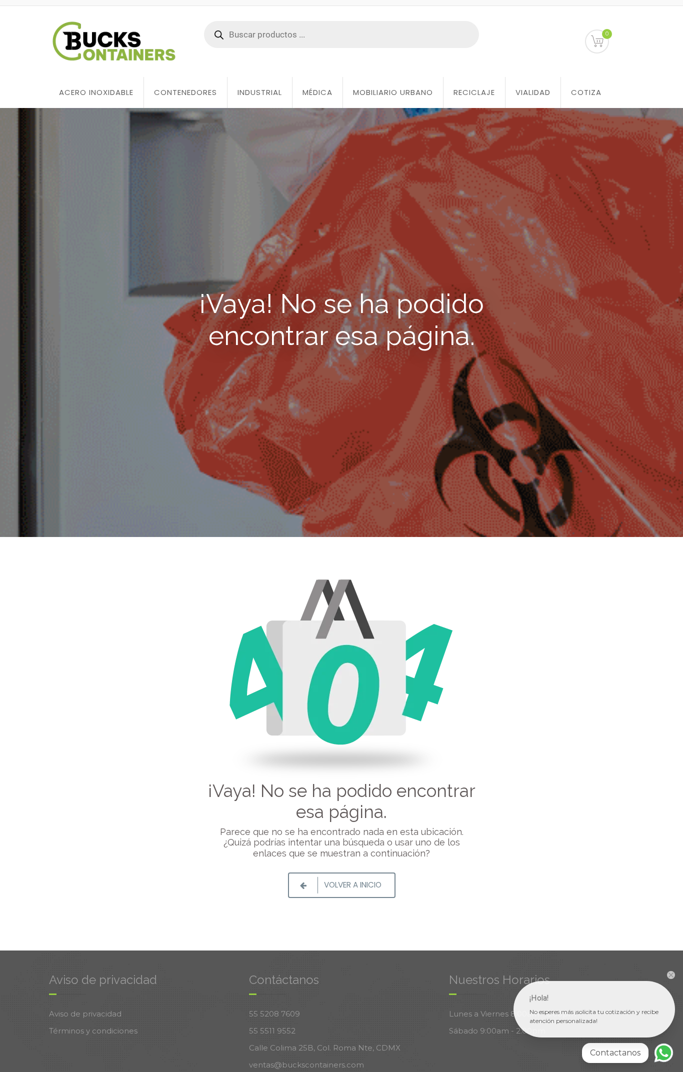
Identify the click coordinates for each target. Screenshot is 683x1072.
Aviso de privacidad (85, 1013)
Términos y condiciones (93, 1031)
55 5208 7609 (274, 1013)
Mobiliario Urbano (393, 92)
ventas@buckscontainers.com (306, 1065)
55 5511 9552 (272, 1031)
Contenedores (185, 92)
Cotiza (586, 92)
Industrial (260, 92)
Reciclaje (474, 92)
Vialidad (533, 92)
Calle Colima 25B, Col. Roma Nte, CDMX (324, 1047)
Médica (317, 92)
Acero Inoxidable (96, 92)
